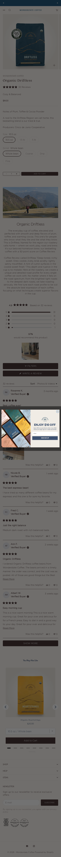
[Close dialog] (57, 411)
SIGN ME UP (45, 438)
